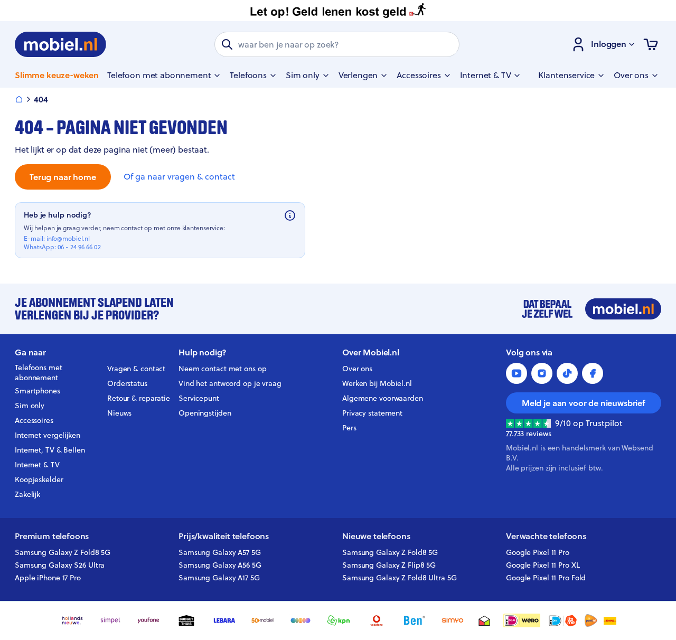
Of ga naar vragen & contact (179, 176)
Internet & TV (37, 464)
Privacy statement (372, 413)
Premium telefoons (52, 536)
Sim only (29, 405)
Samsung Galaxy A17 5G (219, 577)
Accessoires (34, 420)
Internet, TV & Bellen (50, 450)
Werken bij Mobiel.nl (377, 383)
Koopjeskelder (39, 479)
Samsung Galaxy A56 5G (220, 565)
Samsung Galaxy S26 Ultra (60, 565)
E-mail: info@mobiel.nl (57, 238)
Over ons (357, 368)
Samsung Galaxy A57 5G (220, 552)
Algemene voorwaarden (382, 398)
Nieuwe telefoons (376, 536)
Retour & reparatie (138, 398)
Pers (349, 427)
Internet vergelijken (47, 435)
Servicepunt (199, 398)
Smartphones (37, 390)
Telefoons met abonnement (38, 373)
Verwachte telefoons (546, 536)
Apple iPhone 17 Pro (48, 577)
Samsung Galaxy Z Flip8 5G (389, 565)
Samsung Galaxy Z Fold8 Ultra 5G (399, 577)
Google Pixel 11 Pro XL (543, 565)
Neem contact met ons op (222, 368)
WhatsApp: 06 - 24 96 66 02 (62, 247)
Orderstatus (127, 383)
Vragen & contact (136, 368)
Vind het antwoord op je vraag (230, 383)
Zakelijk (27, 494)
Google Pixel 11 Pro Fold (546, 577)
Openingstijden (205, 413)
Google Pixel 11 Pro (537, 552)
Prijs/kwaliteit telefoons (224, 536)
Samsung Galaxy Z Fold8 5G (62, 552)
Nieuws (119, 413)
